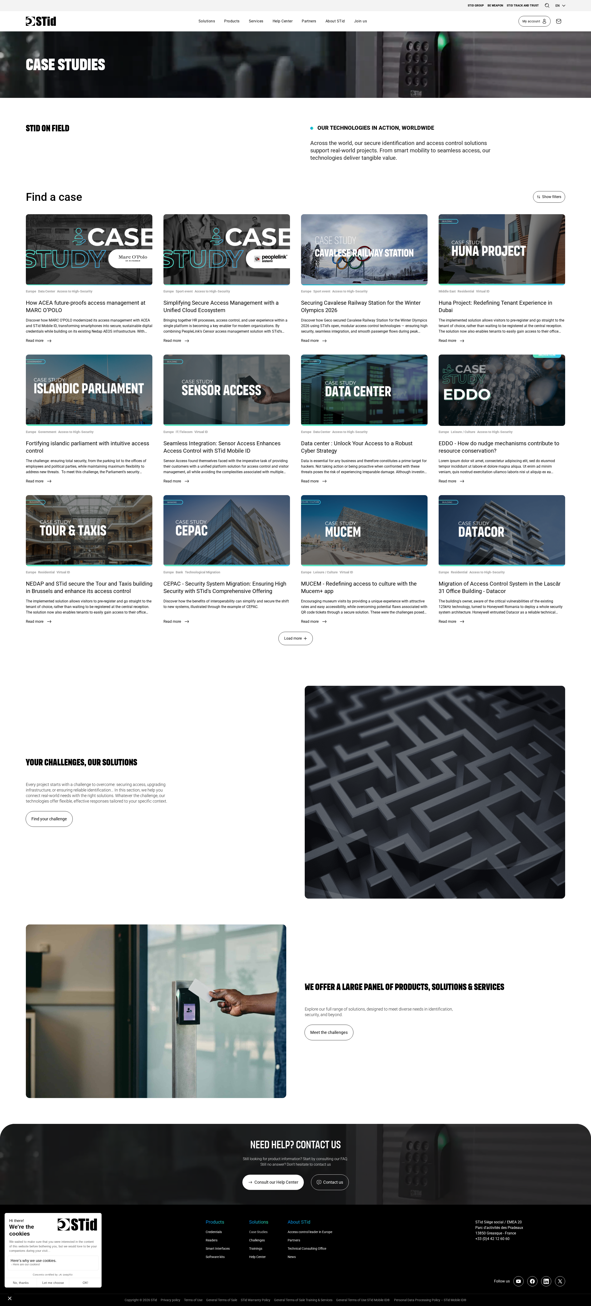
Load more (293, 638)
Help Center (282, 21)
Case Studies (258, 1232)
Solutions (207, 21)
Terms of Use (193, 1300)
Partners (309, 21)
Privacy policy (170, 1300)
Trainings (255, 1248)
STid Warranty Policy (255, 1300)
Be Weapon (495, 5)
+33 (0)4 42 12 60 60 (492, 1239)
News (292, 1257)
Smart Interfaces (218, 1248)
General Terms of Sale (221, 1300)
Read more (34, 340)
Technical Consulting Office (307, 1248)
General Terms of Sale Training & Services (303, 1300)
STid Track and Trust (523, 5)
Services (256, 21)
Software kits (215, 1257)
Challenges (257, 1240)
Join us (360, 21)
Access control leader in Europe (310, 1232)
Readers (211, 1240)
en (557, 5)
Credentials (214, 1232)
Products (232, 21)
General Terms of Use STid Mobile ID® (363, 1300)
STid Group (476, 5)
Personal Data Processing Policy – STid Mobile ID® (429, 1300)
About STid (335, 21)
